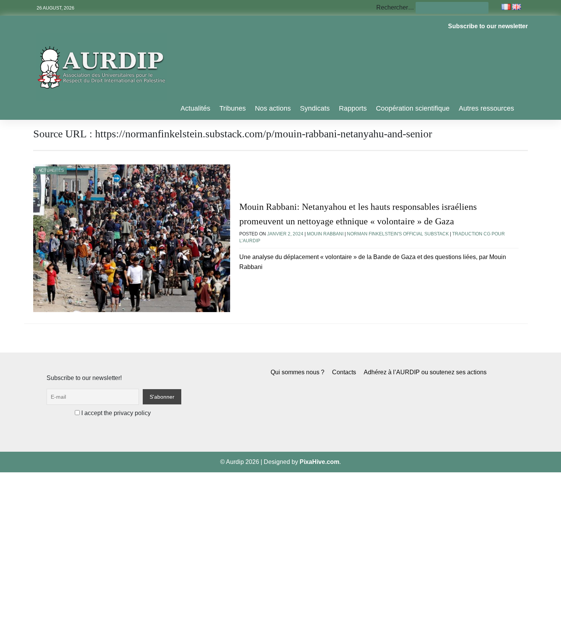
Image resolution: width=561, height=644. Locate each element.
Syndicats (315, 108)
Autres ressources (486, 108)
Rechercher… (395, 7)
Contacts (344, 372)
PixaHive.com (319, 462)
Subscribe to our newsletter (488, 26)
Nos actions (273, 108)
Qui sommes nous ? (297, 372)
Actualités (195, 108)
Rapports (353, 108)
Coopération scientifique (413, 108)
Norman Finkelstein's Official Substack (398, 234)
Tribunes (232, 108)
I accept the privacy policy (115, 413)
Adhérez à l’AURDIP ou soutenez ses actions (425, 372)
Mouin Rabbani (325, 234)
